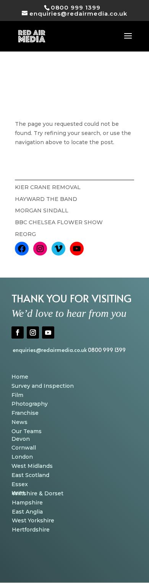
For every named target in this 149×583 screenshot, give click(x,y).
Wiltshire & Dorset (37, 493)
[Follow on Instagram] (33, 332)
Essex (19, 484)
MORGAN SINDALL (41, 210)
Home (19, 376)
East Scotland (30, 475)
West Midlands (32, 466)
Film (17, 395)
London (22, 456)
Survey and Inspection (42, 385)
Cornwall (23, 447)
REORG (25, 234)
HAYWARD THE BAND (46, 199)
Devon (20, 438)
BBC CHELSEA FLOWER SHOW (59, 222)
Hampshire (27, 502)
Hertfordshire (31, 529)
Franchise (25, 413)
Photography (29, 403)
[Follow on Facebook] (17, 332)
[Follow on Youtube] (48, 332)
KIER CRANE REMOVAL (48, 187)
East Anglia (27, 511)
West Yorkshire (33, 520)
